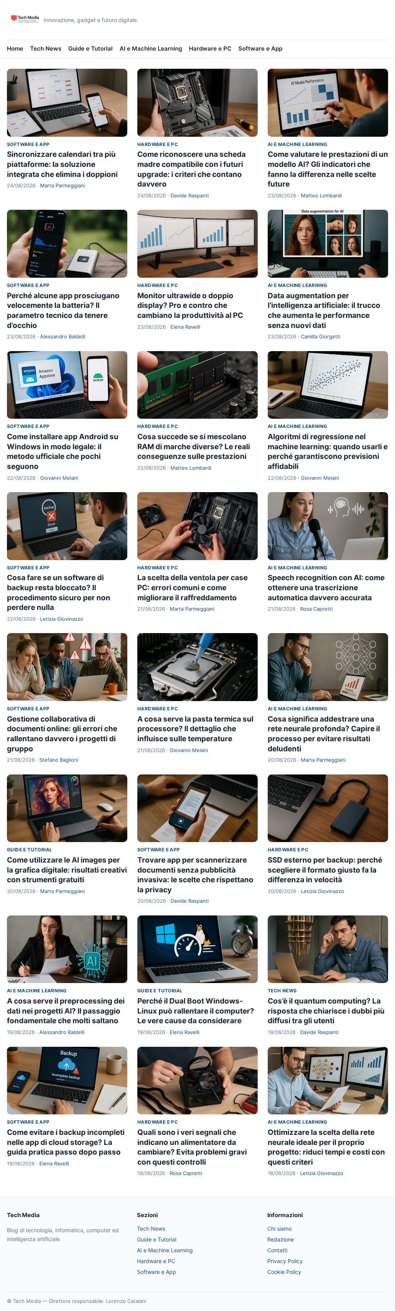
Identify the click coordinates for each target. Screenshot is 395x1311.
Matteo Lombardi (321, 195)
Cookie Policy (284, 1272)
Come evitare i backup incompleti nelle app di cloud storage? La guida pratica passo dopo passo (66, 1142)
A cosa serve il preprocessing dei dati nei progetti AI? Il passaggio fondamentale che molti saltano (66, 1011)
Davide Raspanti (189, 195)
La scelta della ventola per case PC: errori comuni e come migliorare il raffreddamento (192, 587)
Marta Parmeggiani (62, 185)
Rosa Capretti (316, 609)
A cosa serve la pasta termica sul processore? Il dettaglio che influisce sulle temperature (195, 729)
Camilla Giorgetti (320, 336)
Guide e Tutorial (90, 48)
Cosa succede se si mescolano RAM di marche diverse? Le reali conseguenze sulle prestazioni (193, 446)
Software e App (260, 48)
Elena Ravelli (185, 327)
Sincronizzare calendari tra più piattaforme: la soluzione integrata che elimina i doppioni (62, 164)
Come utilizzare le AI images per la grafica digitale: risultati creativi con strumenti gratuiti (67, 870)
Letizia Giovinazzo (61, 619)
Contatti (277, 1250)
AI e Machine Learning (151, 48)
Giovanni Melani (59, 478)
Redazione (280, 1239)
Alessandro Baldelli (62, 336)
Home (15, 48)
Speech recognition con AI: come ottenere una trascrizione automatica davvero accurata (326, 587)
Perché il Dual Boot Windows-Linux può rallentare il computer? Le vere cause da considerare (195, 1011)
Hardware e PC (210, 48)
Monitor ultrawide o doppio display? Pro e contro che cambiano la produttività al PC (190, 305)
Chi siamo (279, 1228)
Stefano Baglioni (58, 760)
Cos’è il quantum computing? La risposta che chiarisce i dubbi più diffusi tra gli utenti (326, 1011)
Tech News (45, 48)
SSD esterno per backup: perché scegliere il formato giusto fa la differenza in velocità (325, 870)
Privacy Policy (285, 1261)
